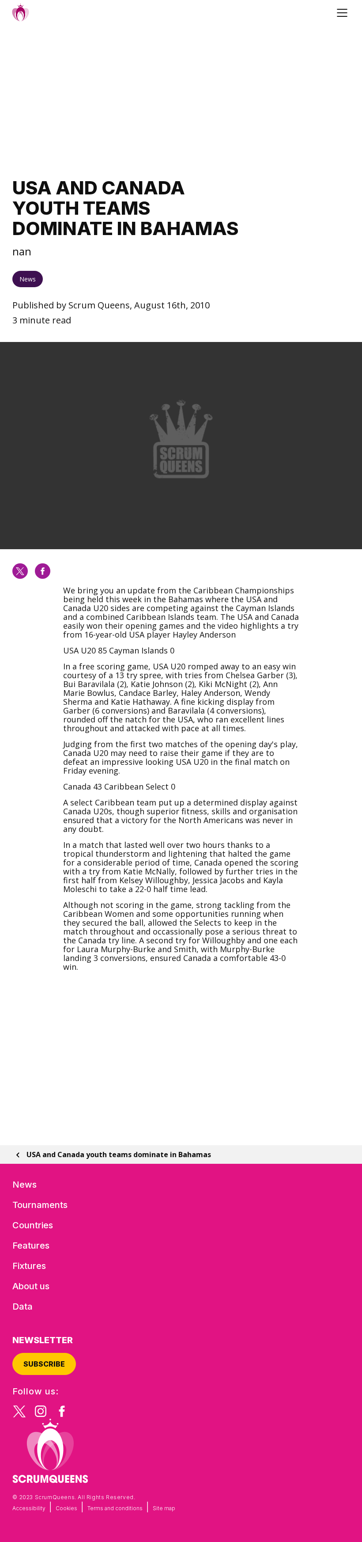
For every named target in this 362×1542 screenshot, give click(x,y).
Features (30, 1245)
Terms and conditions (115, 1508)
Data (22, 1306)
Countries (32, 1225)
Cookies (66, 1508)
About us (30, 1286)
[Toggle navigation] (343, 12)
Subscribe (44, 1364)
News (27, 279)
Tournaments (40, 1205)
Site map (164, 1508)
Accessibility (28, 1508)
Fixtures (29, 1266)
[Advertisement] (180, 101)
